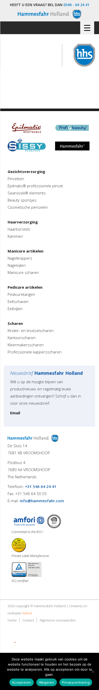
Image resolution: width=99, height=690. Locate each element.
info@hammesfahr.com (42, 500)
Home (12, 620)
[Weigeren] (92, 671)
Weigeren (46, 682)
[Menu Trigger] (87, 27)
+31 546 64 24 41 (40, 486)
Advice (27, 613)
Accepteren (21, 682)
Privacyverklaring (76, 682)
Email (15, 412)
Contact (28, 620)
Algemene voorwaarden (58, 620)
